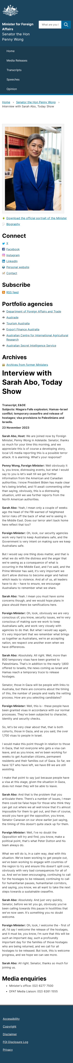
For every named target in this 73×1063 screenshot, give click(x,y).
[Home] (18, 10)
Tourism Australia (18, 323)
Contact (11, 273)
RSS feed (12, 292)
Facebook (13, 249)
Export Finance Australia (22, 329)
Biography (13, 224)
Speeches (13, 79)
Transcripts (14, 70)
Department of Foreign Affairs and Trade (33, 311)
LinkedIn (12, 261)
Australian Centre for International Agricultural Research (37, 337)
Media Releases (17, 60)
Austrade (12, 317)
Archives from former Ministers (27, 364)
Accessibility (11, 1018)
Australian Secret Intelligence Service (31, 345)
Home (11, 51)
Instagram (13, 255)
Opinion (12, 89)
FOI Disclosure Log (15, 1042)
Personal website (17, 267)
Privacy (8, 1049)
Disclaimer (10, 1034)
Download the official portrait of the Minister (36, 218)
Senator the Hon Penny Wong (36, 102)
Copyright (9, 1026)
